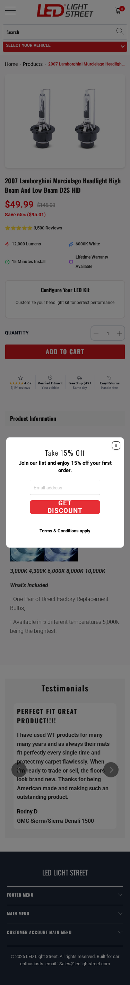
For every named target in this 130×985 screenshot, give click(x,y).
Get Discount (65, 507)
